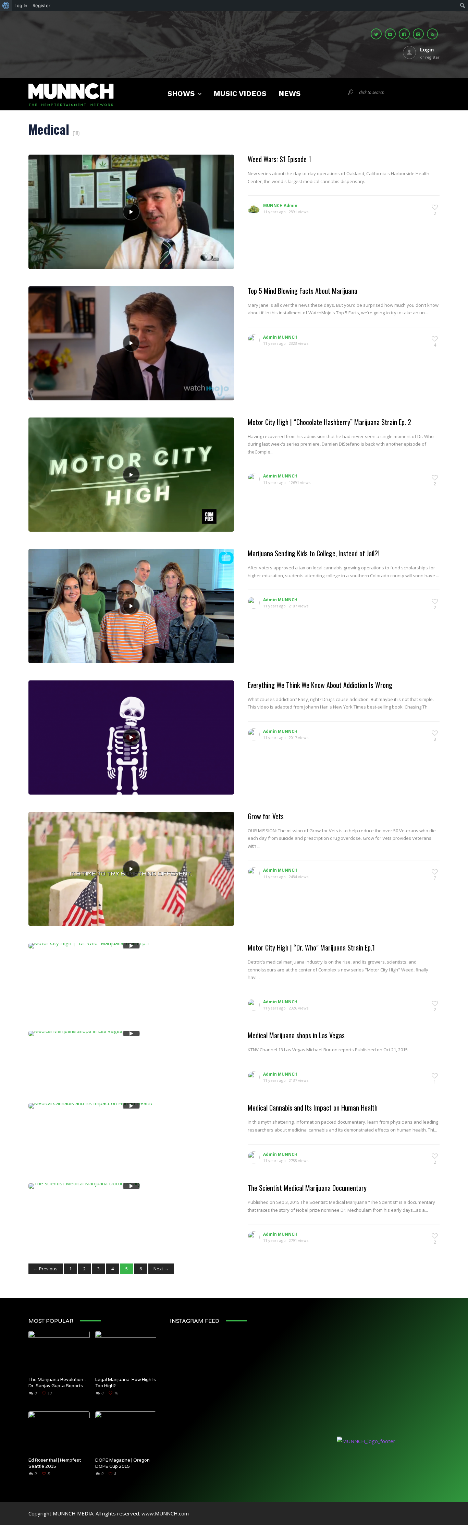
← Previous (46, 1269)
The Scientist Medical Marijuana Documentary (307, 1188)
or (430, 57)
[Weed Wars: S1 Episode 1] (131, 211)
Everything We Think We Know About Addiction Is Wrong (320, 685)
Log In (20, 5)
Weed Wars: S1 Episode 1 (279, 159)
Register (41, 5)
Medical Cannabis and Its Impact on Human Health (313, 1107)
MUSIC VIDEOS (239, 93)
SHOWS (181, 93)
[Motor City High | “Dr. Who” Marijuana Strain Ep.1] (89, 945)
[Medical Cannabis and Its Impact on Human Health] (90, 1105)
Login (427, 49)
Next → (161, 1269)
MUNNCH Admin (280, 205)
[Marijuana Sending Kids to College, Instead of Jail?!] (131, 606)
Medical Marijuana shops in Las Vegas (296, 1035)
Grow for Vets (266, 816)
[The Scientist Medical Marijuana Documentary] (84, 1185)
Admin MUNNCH (280, 337)
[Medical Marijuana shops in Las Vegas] (75, 1032)
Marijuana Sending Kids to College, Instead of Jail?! (313, 553)
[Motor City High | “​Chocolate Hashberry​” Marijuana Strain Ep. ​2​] (131, 474)
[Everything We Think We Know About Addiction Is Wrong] (131, 737)
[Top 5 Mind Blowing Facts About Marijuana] (131, 343)
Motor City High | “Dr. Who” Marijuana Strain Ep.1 (311, 947)
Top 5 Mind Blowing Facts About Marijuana (302, 291)
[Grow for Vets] (131, 869)
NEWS (289, 93)
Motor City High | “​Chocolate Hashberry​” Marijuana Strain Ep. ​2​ (329, 422)
